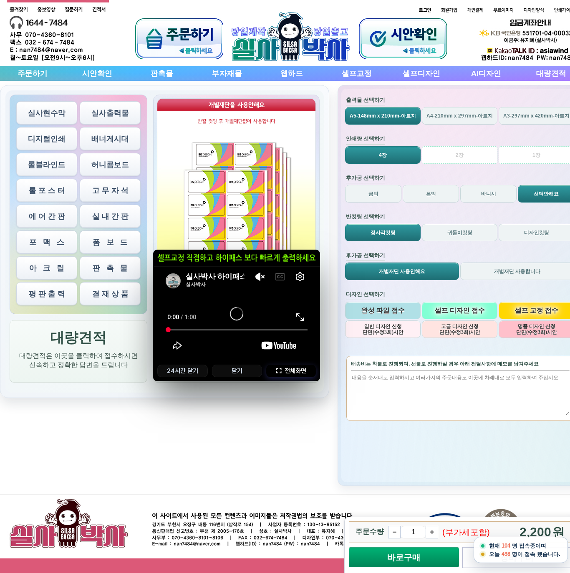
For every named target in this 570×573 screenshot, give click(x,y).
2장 (460, 155)
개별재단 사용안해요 (402, 271)
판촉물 (162, 73)
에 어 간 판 (47, 216)
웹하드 (291, 73)
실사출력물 (110, 113)
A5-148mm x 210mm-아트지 (383, 116)
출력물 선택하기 (365, 100)
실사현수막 (47, 113)
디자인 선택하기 (365, 294)
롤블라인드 (47, 164)
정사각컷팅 (383, 232)
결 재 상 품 (110, 294)
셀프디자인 (421, 73)
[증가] (432, 532)
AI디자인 (486, 73)
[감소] (394, 532)
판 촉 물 (110, 268)
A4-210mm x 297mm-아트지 (459, 116)
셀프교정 (357, 73)
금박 (373, 194)
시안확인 (97, 73)
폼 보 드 (110, 242)
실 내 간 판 (110, 216)
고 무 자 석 (110, 190)
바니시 (488, 194)
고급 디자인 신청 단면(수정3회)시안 (459, 329)
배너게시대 (110, 139)
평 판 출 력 (47, 294)
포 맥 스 (46, 242)
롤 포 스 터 (47, 190)
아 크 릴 (46, 268)
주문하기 (33, 73)
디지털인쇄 (47, 139)
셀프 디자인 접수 (460, 310)
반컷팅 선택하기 (365, 216)
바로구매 (404, 557)
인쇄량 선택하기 (365, 138)
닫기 (237, 371)
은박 (431, 194)
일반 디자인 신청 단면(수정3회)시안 (383, 329)
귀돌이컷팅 (459, 232)
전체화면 (295, 371)
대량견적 (551, 73)
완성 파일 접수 (383, 310)
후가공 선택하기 (365, 178)
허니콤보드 (110, 164)
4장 (383, 155)
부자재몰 (227, 73)
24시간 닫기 (182, 371)
